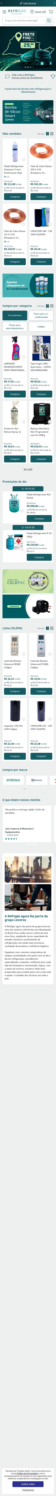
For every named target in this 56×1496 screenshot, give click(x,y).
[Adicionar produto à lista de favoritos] (23, 159)
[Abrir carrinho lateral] (51, 12)
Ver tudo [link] (28, 469)
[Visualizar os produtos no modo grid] (47, 133)
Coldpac (41, 326)
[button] (22, 77)
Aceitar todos (28, 1484)
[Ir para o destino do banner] (28, 112)
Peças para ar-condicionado (41, 315)
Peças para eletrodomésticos (15, 327)
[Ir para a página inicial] (17, 12)
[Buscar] (49, 21)
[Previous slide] (1, 3)
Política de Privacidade (27, 1473)
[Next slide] (54, 3)
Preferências (28, 1490)
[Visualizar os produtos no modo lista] (51, 133)
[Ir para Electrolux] (37, 780)
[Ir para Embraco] (13, 780)
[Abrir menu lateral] (4, 12)
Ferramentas (14, 315)
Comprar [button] (15, 196)
